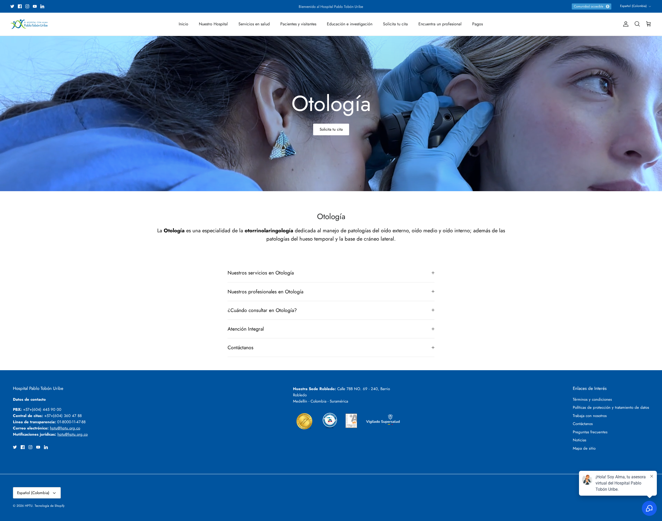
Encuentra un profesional (440, 24)
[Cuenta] (625, 24)
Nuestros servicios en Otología (261, 272)
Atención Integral (246, 328)
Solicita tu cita (395, 24)
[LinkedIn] (42, 6)
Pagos (477, 24)
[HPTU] (29, 24)
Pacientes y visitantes (298, 24)
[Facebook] (20, 6)
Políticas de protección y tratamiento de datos (611, 407)
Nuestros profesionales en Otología (265, 291)
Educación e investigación (349, 24)
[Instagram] (27, 6)
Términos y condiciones (592, 399)
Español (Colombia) (633, 6)
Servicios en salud (254, 24)
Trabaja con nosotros (590, 416)
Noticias (579, 440)
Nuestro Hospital (213, 24)
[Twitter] (12, 6)
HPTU (29, 505)
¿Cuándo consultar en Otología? (262, 310)
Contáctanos (240, 347)
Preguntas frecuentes (590, 432)
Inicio (183, 24)
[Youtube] (35, 6)
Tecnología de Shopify (49, 505)
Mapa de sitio (584, 448)
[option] (331, 113)
